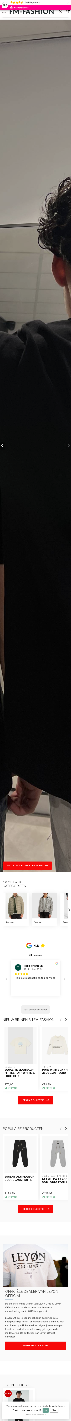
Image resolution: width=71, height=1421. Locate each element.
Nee (54, 1410)
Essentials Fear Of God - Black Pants (19, 1178)
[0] (67, 11)
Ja (45, 1410)
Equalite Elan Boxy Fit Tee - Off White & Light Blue (19, 1073)
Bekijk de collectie (35, 1345)
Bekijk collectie (33, 1100)
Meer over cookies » (36, 1414)
